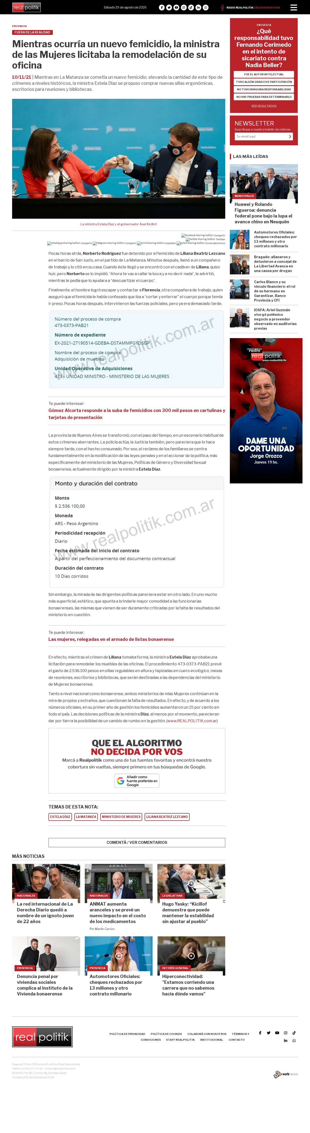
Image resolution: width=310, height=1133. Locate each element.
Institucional (211, 1039)
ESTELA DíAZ (60, 817)
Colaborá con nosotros (206, 1034)
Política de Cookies (166, 1034)
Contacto (237, 1039)
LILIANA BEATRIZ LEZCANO (167, 817)
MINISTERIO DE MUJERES (121, 817)
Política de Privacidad (127, 1034)
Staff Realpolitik (180, 1039)
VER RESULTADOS (264, 106)
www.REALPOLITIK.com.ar (192, 721)
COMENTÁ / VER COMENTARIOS (137, 842)
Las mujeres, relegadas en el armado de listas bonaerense (111, 639)
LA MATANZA (86, 817)
